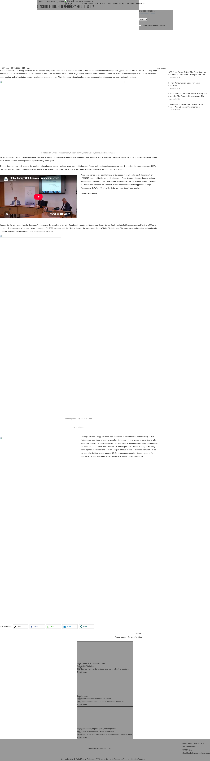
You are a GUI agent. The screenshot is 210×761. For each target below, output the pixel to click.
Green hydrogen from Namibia (85, 666)
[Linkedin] (146, 759)
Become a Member (130, 759)
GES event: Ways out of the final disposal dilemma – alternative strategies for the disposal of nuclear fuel (187, 74)
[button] (20, 626)
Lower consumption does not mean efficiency (184, 84)
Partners (101, 3)
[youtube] (148, 759)
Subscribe (143, 19)
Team (123, 3)
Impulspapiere (82, 696)
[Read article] (95, 651)
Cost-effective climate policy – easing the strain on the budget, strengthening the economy (187, 96)
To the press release (89, 193)
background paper (84, 729)
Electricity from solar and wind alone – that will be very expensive (95, 731)
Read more (82, 672)
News (92, 3)
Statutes (141, 759)
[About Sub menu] (89, 4)
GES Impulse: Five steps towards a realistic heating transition (94, 699)
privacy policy (159, 25)
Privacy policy (103, 759)
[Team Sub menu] (128, 4)
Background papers (85, 663)
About (84, 3)
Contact (132, 3)
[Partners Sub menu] (107, 4)
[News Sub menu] (96, 4)
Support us (106, 748)
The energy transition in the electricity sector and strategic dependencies (185, 105)
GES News (26, 68)
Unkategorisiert (99, 663)
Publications (113, 3)
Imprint (111, 759)
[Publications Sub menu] (120, 4)
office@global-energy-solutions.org (196, 753)
